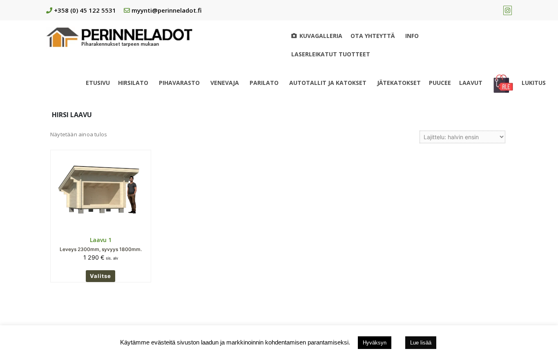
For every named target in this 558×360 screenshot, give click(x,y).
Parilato (264, 83)
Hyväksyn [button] (374, 343)
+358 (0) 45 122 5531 (85, 10)
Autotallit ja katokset (327, 83)
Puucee (440, 83)
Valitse (100, 276)
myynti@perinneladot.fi (167, 10)
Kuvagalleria (320, 36)
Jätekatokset (399, 83)
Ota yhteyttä (372, 36)
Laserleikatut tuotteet (330, 54)
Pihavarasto (179, 83)
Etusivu (98, 83)
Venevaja (224, 83)
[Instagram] (507, 10)
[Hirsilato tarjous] (503, 82)
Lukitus (534, 83)
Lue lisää (420, 343)
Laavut (470, 83)
